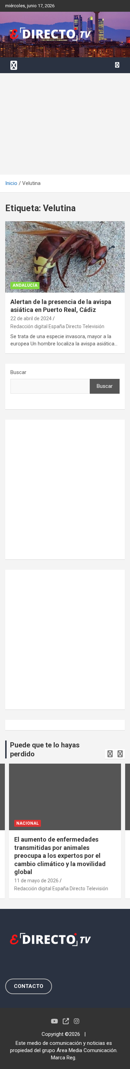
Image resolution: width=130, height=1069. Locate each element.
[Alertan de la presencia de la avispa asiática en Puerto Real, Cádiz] (65, 257)
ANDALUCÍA (24, 285)
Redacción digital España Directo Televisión (57, 326)
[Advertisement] (65, 124)
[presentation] (110, 754)
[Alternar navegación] (14, 65)
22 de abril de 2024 (31, 318)
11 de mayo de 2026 (36, 880)
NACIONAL (27, 823)
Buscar (18, 372)
